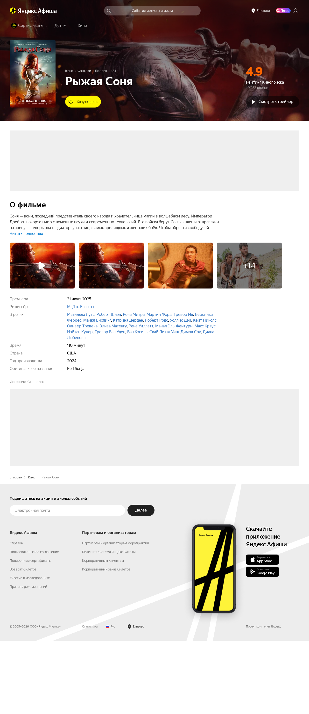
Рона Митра (134, 314)
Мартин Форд (159, 314)
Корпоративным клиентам (103, 634)
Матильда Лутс (81, 314)
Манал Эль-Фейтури (174, 326)
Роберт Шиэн (109, 314)
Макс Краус (205, 326)
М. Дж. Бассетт (80, 306)
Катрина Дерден (128, 320)
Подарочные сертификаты (30, 634)
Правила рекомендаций (28, 660)
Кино (31, 550)
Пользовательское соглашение (34, 625)
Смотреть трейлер (276, 101)
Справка (16, 616)
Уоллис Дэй (180, 320)
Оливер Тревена (82, 326)
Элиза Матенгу (113, 326)
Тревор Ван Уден (110, 332)
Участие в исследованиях (30, 651)
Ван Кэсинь (137, 332)
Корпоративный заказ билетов (106, 642)
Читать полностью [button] (26, 233)
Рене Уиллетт (141, 326)
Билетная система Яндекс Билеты (109, 625)
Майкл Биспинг (97, 320)
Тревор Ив (183, 314)
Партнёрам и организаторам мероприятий (115, 616)
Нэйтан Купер (80, 332)
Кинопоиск (35, 382)
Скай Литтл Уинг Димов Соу (175, 332)
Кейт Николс (205, 320)
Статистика (90, 699)
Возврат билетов (23, 642)
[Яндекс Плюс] (283, 10)
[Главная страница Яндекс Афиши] (13, 10)
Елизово (16, 550)
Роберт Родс (156, 320)
